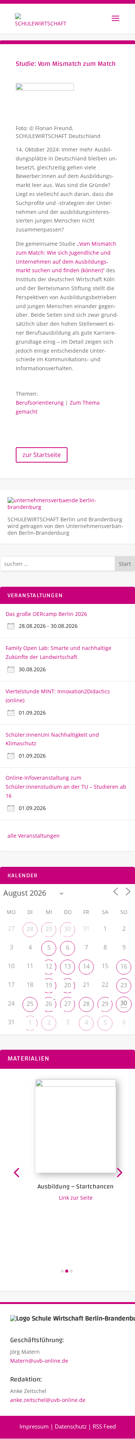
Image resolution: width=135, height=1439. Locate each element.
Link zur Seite (72, 1197)
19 (48, 985)
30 (67, 929)
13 (67, 966)
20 (67, 985)
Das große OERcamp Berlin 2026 (46, 613)
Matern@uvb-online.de (39, 1360)
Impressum (34, 1426)
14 (86, 966)
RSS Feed (104, 1426)
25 (30, 1004)
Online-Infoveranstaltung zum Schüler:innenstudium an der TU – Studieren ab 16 (66, 786)
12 (48, 966)
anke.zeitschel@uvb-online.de (48, 1399)
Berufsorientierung (40, 402)
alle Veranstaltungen (34, 835)
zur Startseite (41, 455)
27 (67, 1004)
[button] (16, 1172)
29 (48, 929)
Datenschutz (71, 1426)
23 (123, 985)
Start (125, 563)
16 (123, 966)
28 (30, 929)
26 (48, 1004)
